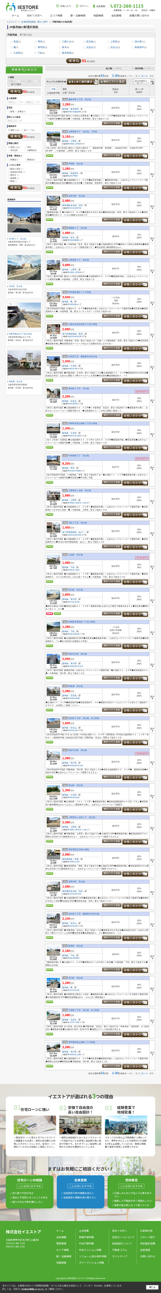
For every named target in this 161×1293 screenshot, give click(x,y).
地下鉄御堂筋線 (69, 334)
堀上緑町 (77, 1054)
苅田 (79, 535)
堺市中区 (70, 208)
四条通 (77, 698)
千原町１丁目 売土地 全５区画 (83, 1010)
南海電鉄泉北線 (69, 205)
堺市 (41, 41)
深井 (81, 205)
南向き (14, 175)
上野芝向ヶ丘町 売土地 (79, 490)
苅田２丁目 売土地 (77, 523)
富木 (65, 47)
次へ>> (144, 76)
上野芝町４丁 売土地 (78, 260)
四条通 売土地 (75, 686)
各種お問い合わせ (139, 15)
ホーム (15, 15)
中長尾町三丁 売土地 (78, 455)
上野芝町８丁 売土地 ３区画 (82, 131)
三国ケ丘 (68, 41)
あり (26, 130)
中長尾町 (77, 471)
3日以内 (14, 150)
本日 (29, 147)
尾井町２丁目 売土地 (78, 388)
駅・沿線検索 (78, 15)
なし (33, 130)
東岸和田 (68, 53)
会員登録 (100, 6)
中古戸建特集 (86, 1243)
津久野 (140, 41)
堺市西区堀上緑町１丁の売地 (81, 1042)
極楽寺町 (77, 112)
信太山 (115, 47)
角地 (13, 181)
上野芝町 (77, 144)
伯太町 (75, 730)
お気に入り (65, 6)
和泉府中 (140, 47)
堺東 (77, 859)
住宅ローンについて (123, 1237)
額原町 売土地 (75, 946)
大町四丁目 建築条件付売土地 (82, 356)
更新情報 (61, 1243)
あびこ (82, 532)
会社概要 (61, 1237)
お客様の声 (146, 1231)
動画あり (31, 159)
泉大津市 (70, 1022)
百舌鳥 (91, 41)
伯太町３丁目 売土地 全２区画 (83, 718)
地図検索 (98, 15)
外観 (53, 89)
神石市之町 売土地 (77, 654)
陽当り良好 (16, 169)
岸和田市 (70, 112)
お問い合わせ (147, 1256)
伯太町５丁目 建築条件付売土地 (83, 914)
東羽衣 (42, 47)
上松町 (77, 570)
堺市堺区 (70, 666)
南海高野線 (67, 859)
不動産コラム (119, 1250)
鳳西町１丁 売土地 (77, 228)
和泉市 (70, 176)
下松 (41, 53)
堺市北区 (70, 471)
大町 (76, 369)
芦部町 (75, 176)
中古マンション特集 (90, 1250)
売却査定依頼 (147, 1243)
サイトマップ (119, 1256)
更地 (12, 111)
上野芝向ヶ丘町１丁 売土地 (81, 817)
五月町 (77, 862)
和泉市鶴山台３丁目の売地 (20, 334)
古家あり (21, 111)
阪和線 (65, 109)
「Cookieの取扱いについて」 (32, 1289)
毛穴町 (77, 602)
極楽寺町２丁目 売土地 (79, 99)
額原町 (77, 958)
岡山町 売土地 (75, 785)
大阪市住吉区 (72, 336)
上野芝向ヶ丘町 (80, 503)
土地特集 (84, 1231)
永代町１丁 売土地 (17, 239)
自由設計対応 (17, 172)
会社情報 (116, 15)
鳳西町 (77, 240)
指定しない (15, 130)
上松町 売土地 (75, 555)
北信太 (91, 47)
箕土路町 (77, 436)
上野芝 (115, 41)
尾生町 (77, 634)
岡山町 (77, 797)
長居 (17, 41)
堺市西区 (70, 144)
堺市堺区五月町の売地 (78, 849)
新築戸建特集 (86, 1237)
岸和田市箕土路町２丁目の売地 (82, 423)
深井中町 (77, 208)
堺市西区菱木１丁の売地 (79, 292)
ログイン (84, 6)
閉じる (152, 1287)
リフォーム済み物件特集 (93, 1256)
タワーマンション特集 (91, 1262)
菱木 (76, 304)
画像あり (14, 159)
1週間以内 (31, 150)
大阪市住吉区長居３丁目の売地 (82, 324)
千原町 (77, 1022)
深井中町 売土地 (76, 196)
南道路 (14, 178)
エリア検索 (56, 15)
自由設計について (122, 1243)
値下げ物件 (16, 84)
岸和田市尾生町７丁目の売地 (81, 622)
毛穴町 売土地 (75, 590)
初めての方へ (34, 15)
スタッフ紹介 (147, 1237)
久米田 (18, 53)
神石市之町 (78, 666)
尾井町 (75, 404)
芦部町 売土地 (75, 163)
